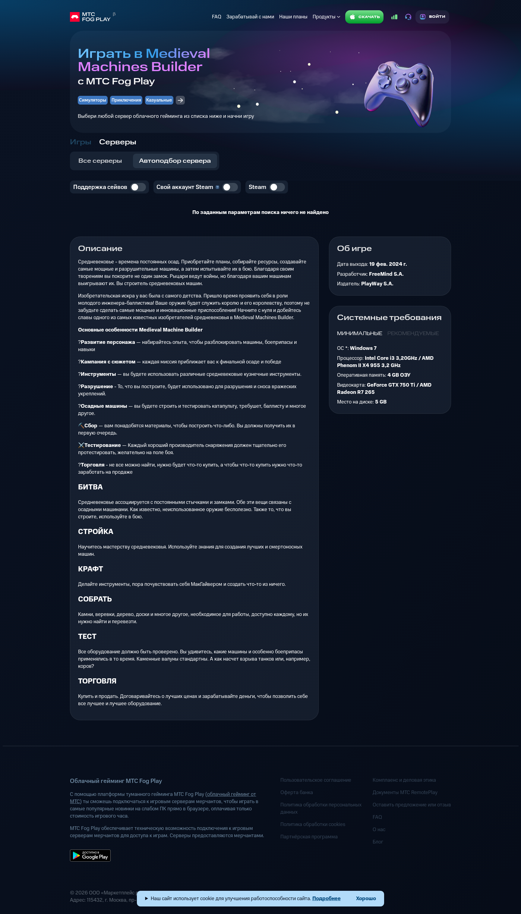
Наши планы (293, 16)
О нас (379, 829)
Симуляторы (92, 100)
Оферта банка (296, 792)
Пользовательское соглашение (315, 780)
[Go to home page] (139, 17)
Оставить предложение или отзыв (412, 805)
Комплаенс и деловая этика (404, 780)
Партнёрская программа (309, 836)
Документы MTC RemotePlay (405, 792)
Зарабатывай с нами (250, 16)
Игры (80, 142)
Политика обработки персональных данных (321, 808)
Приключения (126, 100)
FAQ (216, 16)
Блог (378, 842)
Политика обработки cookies (312, 824)
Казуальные (159, 100)
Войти (437, 16)
